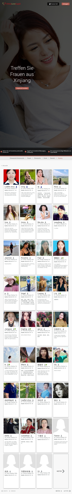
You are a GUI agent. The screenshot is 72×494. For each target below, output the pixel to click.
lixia (6, 222)
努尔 (56, 400)
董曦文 (57, 258)
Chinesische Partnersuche (17, 158)
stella (7, 436)
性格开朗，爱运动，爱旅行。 (27, 442)
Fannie (57, 436)
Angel (23, 293)
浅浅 (6, 471)
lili (39, 471)
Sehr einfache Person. (26, 335)
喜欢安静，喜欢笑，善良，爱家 (44, 335)
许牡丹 (40, 400)
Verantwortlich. (8, 263)
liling (23, 187)
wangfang (58, 222)
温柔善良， (56, 299)
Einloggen (65, 4)
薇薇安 (40, 365)
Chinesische (37, 158)
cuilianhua (25, 436)
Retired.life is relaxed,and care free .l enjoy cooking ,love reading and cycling (10, 194)
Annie (23, 222)
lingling (24, 329)
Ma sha (41, 222)
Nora (56, 187)
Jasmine (8, 258)
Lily (55, 293)
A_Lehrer (56, 228)
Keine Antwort (57, 370)
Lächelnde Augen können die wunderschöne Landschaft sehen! (61, 443)
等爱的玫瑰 (25, 471)
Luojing (41, 293)
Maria (23, 365)
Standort (52, 158)
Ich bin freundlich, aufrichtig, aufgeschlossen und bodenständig (28, 265)
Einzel (45, 158)
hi (5, 365)
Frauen (29, 158)
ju (5, 293)
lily (55, 365)
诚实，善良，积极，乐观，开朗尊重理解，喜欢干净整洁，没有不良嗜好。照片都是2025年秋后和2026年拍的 (27, 302)
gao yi (40, 329)
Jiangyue (8, 329)
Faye (39, 258)
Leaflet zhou (10, 187)
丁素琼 (40, 436)
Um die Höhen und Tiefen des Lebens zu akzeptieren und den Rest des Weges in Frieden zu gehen (11, 443)
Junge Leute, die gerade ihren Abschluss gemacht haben (60, 336)
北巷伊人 (57, 329)
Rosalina (24, 258)
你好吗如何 (9, 400)
